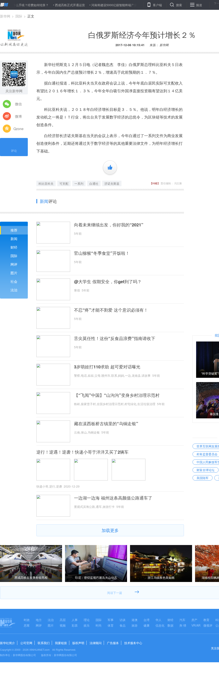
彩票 (75, 625)
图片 (13, 272)
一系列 (78, 183)
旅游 (135, 625)
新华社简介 (7, 643)
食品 (123, 625)
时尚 (99, 625)
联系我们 (44, 643)
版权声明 (78, 643)
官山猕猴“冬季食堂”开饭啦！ (102, 253)
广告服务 (113, 643)
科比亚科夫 (45, 183)
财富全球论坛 (206, 470)
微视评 (207, 625)
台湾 (146, 620)
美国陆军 (203, 478)
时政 (27, 620)
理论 (87, 620)
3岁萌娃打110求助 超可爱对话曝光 (107, 367)
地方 (39, 620)
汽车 (182, 620)
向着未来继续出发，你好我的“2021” (108, 225)
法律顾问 (96, 643)
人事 (75, 620)
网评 (13, 264)
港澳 (135, 620)
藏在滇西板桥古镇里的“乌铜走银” (106, 423)
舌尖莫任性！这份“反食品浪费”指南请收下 (114, 338)
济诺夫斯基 (111, 183)
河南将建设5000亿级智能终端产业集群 (106, 5)
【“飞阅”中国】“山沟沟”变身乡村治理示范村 (117, 395)
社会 (13, 281)
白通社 (93, 183)
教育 (206, 620)
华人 (158, 620)
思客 (27, 625)
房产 (194, 620)
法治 (13, 289)
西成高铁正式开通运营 (59, 5)
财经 (13, 247)
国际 (18, 16)
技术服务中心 (133, 643)
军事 (111, 620)
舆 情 (182, 625)
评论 (14, 150)
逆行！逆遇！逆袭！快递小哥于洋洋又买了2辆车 (82, 452)
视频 (63, 625)
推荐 (13, 230)
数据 (170, 625)
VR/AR (195, 625)
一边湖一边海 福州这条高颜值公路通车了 (113, 498)
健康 (146, 625)
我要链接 (61, 643)
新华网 (5, 16)
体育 (111, 625)
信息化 (159, 625)
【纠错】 (155, 183)
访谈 (123, 620)
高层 (63, 620)
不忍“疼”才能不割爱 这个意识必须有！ (111, 310)
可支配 (63, 183)
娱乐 (87, 625)
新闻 (13, 238)
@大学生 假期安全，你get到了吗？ (108, 281)
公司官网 (26, 643)
